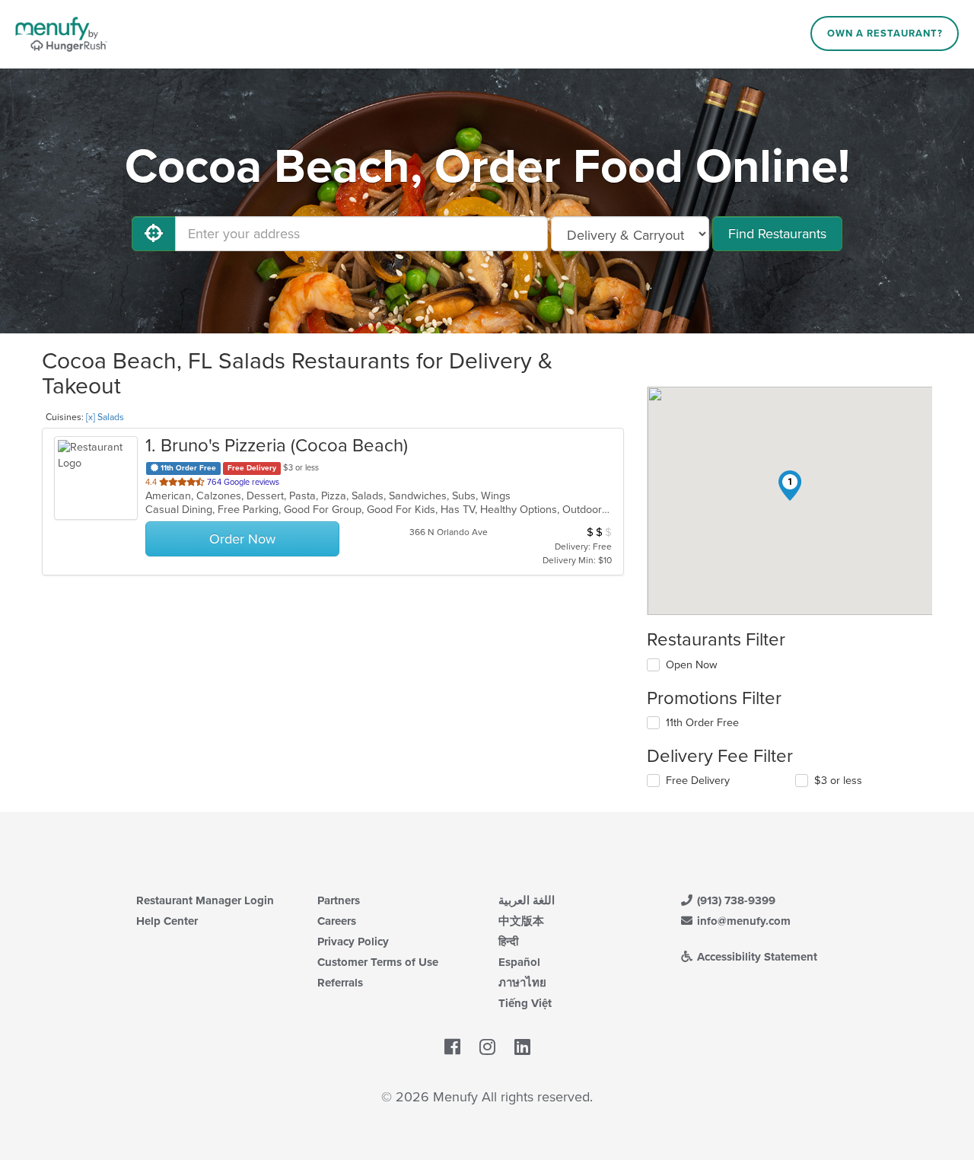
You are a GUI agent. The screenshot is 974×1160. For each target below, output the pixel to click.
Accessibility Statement (755, 957)
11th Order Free (702, 722)
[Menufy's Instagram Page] (487, 1047)
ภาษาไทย (522, 983)
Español (519, 962)
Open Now (692, 664)
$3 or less (838, 780)
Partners (338, 900)
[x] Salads (105, 417)
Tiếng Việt (525, 1003)
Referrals (340, 983)
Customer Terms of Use (377, 962)
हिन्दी (508, 941)
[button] (790, 485)
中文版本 (521, 921)
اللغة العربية (526, 900)
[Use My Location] (154, 233)
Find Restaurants (777, 233)
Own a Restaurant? (885, 33)
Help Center (167, 921)
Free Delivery (698, 780)
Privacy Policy (353, 941)
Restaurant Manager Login (205, 900)
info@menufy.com (742, 921)
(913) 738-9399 (734, 900)
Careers (336, 921)
